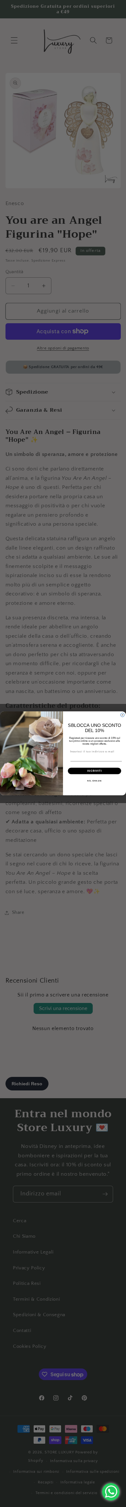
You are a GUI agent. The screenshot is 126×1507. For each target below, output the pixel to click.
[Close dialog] (122, 715)
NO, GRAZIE (94, 781)
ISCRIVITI (94, 771)
